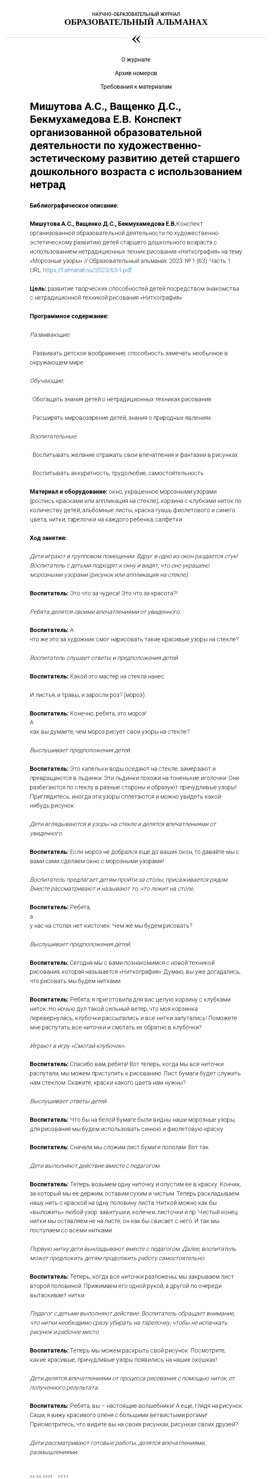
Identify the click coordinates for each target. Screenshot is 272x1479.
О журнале (136, 59)
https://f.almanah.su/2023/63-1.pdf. (88, 270)
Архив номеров (136, 73)
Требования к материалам (136, 86)
